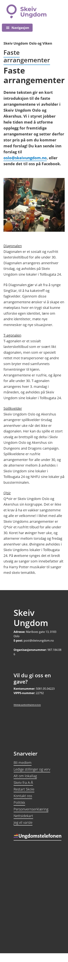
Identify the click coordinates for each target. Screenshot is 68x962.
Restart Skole (24, 789)
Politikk (19, 802)
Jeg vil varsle (23, 822)
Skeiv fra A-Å (23, 782)
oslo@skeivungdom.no (25, 157)
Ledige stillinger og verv (32, 769)
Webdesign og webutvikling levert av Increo (27, 704)
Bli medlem (23, 762)
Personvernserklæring (31, 809)
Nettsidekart (23, 815)
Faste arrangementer (26, 56)
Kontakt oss (23, 795)
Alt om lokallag (25, 776)
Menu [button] (17, 28)
